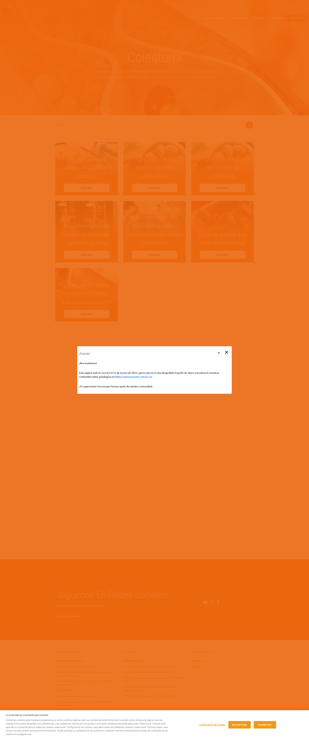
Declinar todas (239, 724)
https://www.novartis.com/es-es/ (133, 376)
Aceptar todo (264, 724)
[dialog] (154, 725)
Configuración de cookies (212, 724)
